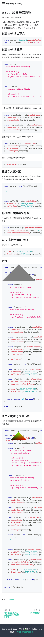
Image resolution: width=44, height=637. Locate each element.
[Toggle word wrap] (35, 40)
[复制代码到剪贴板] (39, 40)
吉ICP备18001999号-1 (26, 632)
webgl (11, 599)
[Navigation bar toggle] (3, 3)
